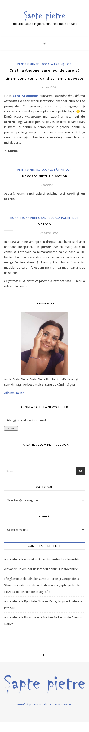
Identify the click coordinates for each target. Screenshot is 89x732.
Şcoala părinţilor (57, 64)
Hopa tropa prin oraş (28, 218)
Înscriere (11, 428)
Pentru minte (28, 64)
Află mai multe (14, 393)
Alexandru (11, 569)
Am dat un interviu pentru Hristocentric (51, 559)
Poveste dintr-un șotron (44, 176)
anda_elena (12, 559)
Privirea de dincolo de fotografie (27, 591)
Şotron (44, 224)
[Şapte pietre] (44, 16)
